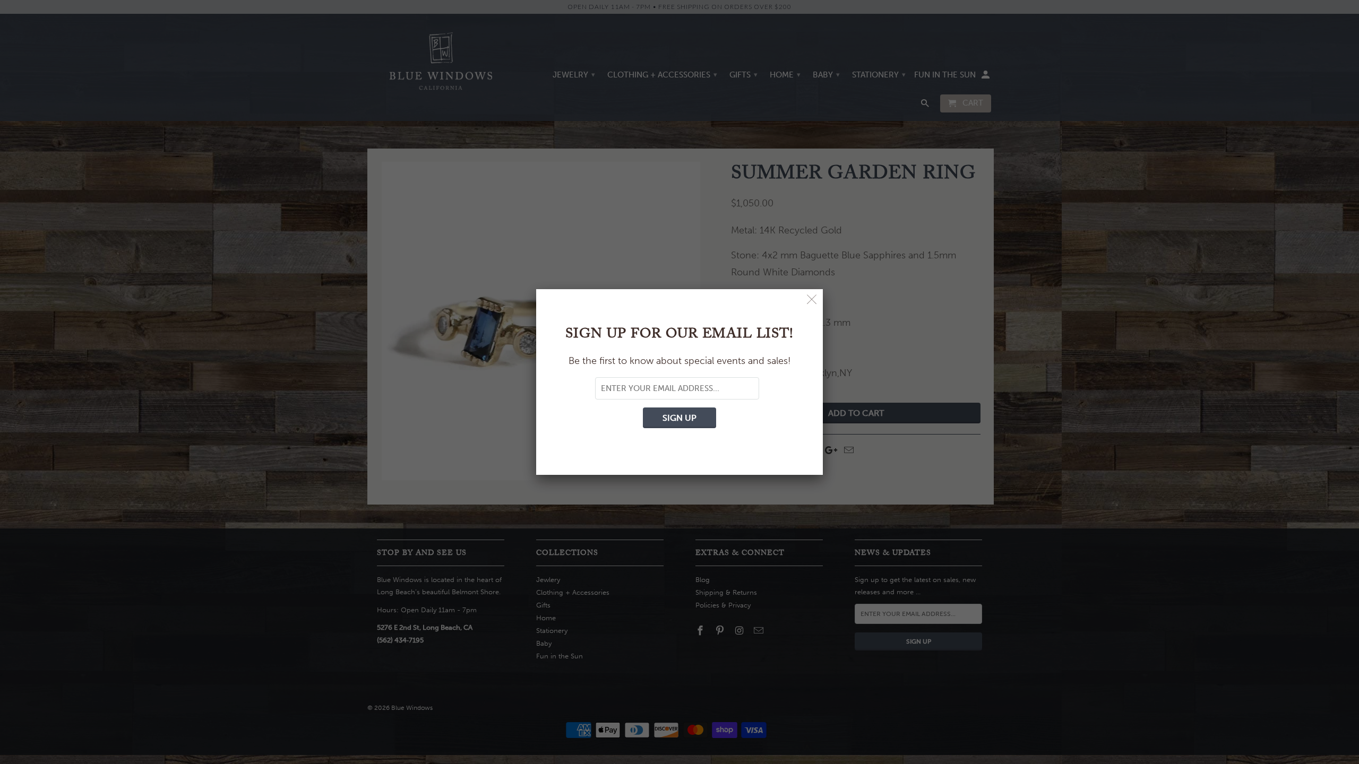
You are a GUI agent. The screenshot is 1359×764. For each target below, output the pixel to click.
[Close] (812, 300)
